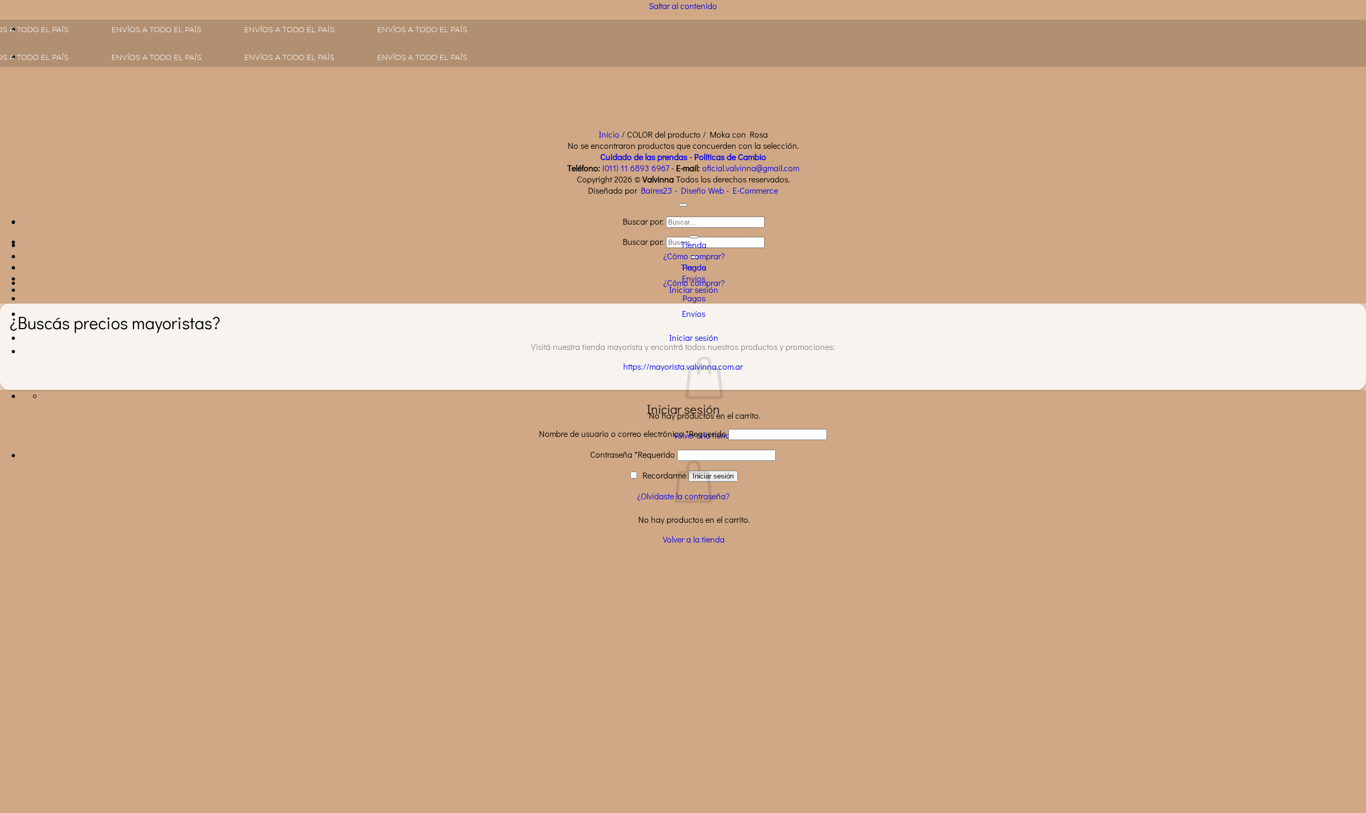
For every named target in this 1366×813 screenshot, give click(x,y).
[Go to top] (683, 204)
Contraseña (632, 454)
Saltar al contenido (683, 5)
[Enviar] (693, 236)
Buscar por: (643, 241)
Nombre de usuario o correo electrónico (632, 433)
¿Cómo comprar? (694, 255)
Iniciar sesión (713, 476)
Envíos (693, 313)
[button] (693, 337)
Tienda (693, 244)
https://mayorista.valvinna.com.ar (683, 366)
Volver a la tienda (694, 539)
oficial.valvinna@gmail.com (750, 167)
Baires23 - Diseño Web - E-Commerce (709, 190)
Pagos (693, 298)
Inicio (609, 134)
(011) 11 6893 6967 (635, 167)
